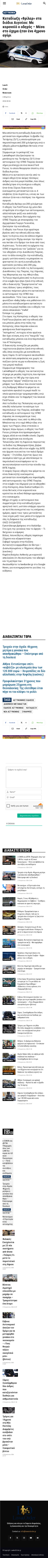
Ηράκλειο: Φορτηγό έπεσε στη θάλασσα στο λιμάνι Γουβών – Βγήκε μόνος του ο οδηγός (31, 955)
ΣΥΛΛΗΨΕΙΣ (27, 711)
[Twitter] (17, 1538)
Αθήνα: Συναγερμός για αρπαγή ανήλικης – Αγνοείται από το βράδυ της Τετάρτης (31, 1082)
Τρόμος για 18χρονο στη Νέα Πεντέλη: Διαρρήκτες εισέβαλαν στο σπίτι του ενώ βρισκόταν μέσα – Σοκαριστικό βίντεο (9, 1434)
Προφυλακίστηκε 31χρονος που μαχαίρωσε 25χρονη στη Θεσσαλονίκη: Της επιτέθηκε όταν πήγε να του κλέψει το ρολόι (23, 686)
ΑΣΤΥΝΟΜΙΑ (9, 12)
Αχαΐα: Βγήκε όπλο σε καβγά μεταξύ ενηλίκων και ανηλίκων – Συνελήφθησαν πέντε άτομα (31, 1056)
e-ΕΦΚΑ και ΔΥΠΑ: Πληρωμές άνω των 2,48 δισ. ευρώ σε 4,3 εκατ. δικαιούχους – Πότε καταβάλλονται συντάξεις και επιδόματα (8, 1157)
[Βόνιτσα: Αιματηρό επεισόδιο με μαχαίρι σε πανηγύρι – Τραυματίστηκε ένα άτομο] (9, 969)
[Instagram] (24, 1538)
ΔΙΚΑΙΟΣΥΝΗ (8, 918)
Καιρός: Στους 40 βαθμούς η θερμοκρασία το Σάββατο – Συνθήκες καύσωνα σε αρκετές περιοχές (31, 900)
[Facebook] (10, 1538)
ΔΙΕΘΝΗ (6, 892)
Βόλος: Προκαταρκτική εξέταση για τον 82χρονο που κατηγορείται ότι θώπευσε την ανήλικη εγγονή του (31, 1069)
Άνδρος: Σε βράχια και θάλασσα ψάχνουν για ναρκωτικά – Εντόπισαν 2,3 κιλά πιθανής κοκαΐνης (31, 1043)
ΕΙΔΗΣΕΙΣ (6, 863)
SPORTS (6, 985)
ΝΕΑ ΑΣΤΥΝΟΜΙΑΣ (11, 711)
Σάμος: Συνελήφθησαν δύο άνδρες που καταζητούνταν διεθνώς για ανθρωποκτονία (30, 1015)
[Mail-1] (37, 1538)
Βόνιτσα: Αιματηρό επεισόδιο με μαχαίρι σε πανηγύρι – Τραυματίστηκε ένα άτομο (31, 968)
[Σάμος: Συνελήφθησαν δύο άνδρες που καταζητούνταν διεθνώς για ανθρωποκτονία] (9, 1015)
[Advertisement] (24, 603)
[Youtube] (30, 1538)
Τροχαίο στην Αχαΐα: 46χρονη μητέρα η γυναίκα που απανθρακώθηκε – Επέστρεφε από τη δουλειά (23, 652)
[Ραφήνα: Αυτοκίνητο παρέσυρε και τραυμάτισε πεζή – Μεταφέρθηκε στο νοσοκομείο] (9, 943)
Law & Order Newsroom (7, 89)
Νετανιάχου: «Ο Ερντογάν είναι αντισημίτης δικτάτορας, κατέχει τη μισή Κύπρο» (31, 887)
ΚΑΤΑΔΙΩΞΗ (31, 708)
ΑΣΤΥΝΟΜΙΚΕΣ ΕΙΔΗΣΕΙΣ (23, 700)
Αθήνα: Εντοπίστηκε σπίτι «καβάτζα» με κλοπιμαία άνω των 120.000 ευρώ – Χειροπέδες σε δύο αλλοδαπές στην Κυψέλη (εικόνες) (24, 669)
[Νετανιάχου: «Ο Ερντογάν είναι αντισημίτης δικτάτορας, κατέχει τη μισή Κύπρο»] (9, 888)
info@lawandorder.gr (28, 1531)
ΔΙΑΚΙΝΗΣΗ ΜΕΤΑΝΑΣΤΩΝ (15, 704)
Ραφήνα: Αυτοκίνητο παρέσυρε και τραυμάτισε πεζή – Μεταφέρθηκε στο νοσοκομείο (30, 942)
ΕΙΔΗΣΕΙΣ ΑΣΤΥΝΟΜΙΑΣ (14, 708)
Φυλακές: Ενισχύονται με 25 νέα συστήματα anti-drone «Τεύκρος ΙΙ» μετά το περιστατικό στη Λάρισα (30, 929)
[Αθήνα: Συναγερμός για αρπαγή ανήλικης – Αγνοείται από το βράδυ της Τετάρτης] (9, 1083)
